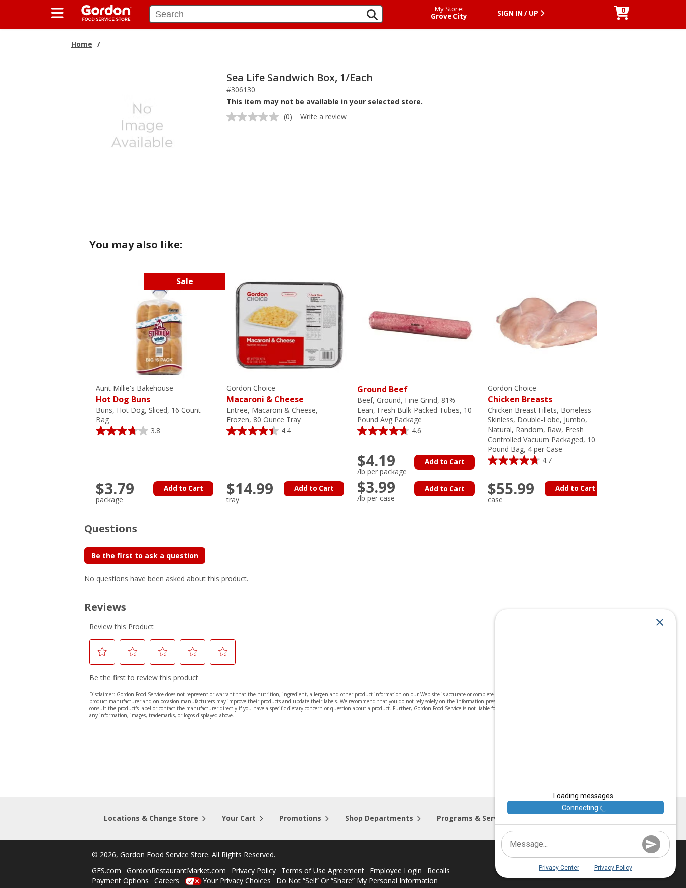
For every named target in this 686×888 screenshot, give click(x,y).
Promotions (300, 818)
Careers (166, 880)
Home (81, 44)
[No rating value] (255, 116)
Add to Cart (183, 488)
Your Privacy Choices (237, 880)
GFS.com (106, 870)
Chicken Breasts (520, 394)
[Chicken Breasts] (550, 324)
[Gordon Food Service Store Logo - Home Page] (101, 12)
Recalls (438, 870)
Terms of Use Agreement (322, 870)
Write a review (323, 116)
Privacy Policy (254, 870)
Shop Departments (379, 818)
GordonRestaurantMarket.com (176, 870)
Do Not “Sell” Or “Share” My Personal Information (357, 880)
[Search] (372, 14)
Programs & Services (474, 818)
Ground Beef (382, 389)
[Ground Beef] (420, 324)
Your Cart (239, 818)
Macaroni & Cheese (265, 394)
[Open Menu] (57, 13)
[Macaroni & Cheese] (289, 324)
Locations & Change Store (151, 818)
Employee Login (396, 870)
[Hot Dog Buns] (158, 324)
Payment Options (120, 880)
